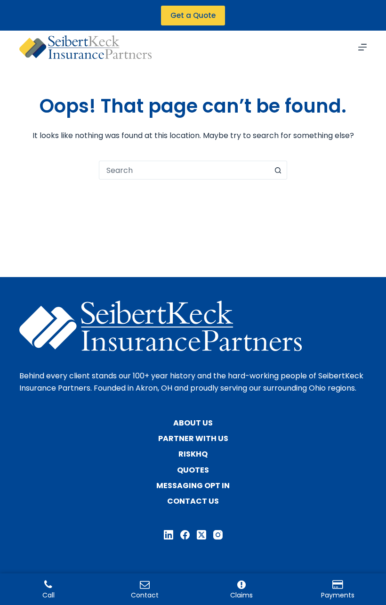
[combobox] (184, 170)
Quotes (193, 470)
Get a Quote (193, 15)
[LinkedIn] (168, 535)
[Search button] (278, 170)
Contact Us (193, 502)
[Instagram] (218, 535)
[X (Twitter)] (201, 535)
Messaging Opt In (193, 486)
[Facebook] (185, 535)
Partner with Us (193, 439)
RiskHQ (193, 454)
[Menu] (362, 47)
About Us (193, 423)
